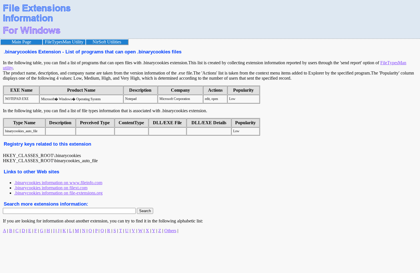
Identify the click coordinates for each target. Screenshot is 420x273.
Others (170, 230)
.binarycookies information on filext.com (50, 187)
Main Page (21, 41)
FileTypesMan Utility (64, 41)
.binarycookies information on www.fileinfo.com (58, 182)
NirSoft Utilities (107, 41)
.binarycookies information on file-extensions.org (58, 192)
